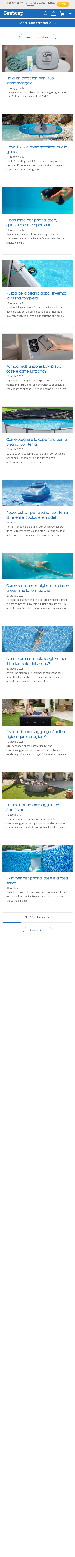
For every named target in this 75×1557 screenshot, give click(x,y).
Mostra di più (37, 930)
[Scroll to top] (67, 1541)
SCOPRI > (63, 4)
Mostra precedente (37, 37)
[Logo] (13, 13)
